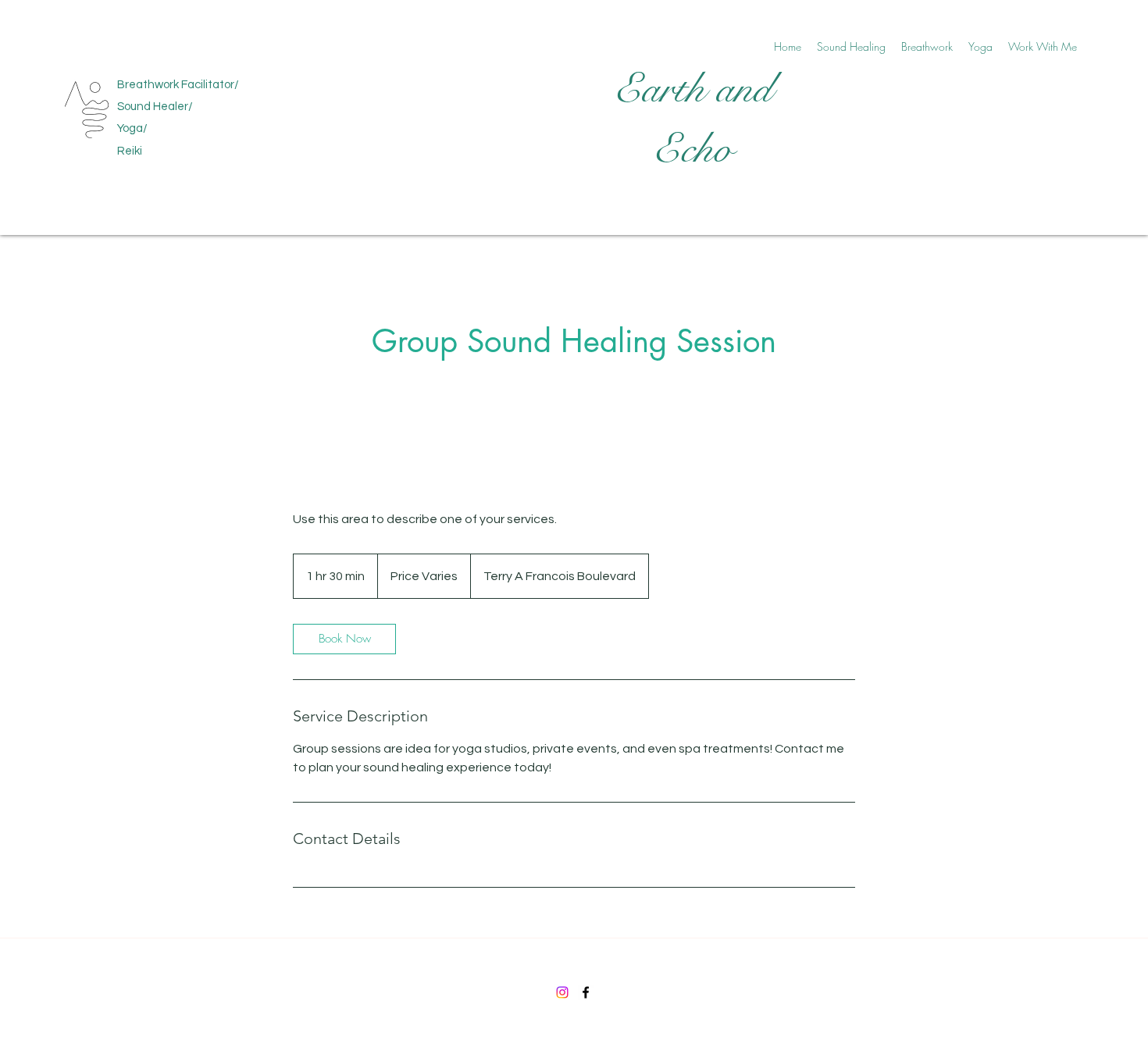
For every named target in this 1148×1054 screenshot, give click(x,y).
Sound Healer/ (155, 106)
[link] (344, 639)
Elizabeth (144, 54)
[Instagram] (562, 992)
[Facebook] (586, 992)
